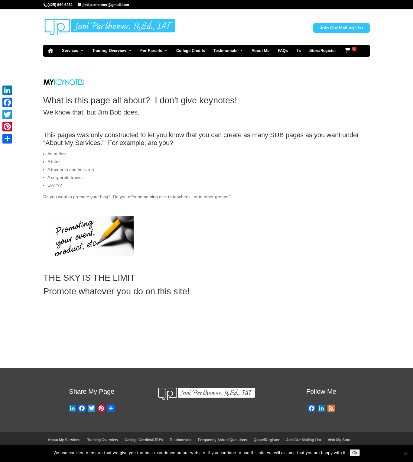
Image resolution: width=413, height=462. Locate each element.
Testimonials (225, 50)
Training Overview (109, 50)
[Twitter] (7, 114)
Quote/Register (267, 440)
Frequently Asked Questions (222, 440)
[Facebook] (7, 102)
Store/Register (322, 50)
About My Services (64, 440)
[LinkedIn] (7, 90)
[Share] (7, 139)
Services (70, 50)
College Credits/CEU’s (144, 440)
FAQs (283, 50)
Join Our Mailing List (341, 27)
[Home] (50, 51)
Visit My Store (340, 440)
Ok (354, 452)
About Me (260, 50)
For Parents (151, 50)
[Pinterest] (7, 127)
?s (298, 50)
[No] (405, 454)
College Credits (190, 50)
